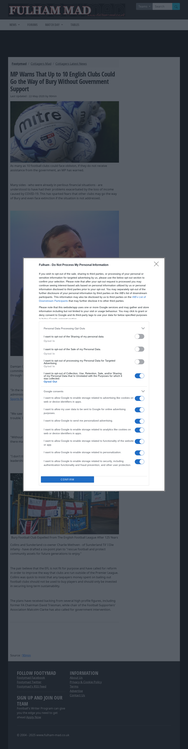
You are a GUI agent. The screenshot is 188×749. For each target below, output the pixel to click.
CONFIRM (67, 479)
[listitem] (94, 328)
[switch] (139, 336)
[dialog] (94, 374)
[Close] (157, 265)
